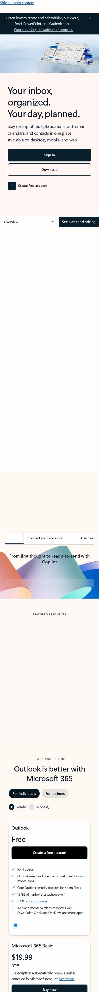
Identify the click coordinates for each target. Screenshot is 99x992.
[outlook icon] (15, 925)
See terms (66, 978)
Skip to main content (17, 2)
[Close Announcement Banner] (89, 18)
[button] (29, 222)
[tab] (18, 286)
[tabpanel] (49, 373)
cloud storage (37, 901)
